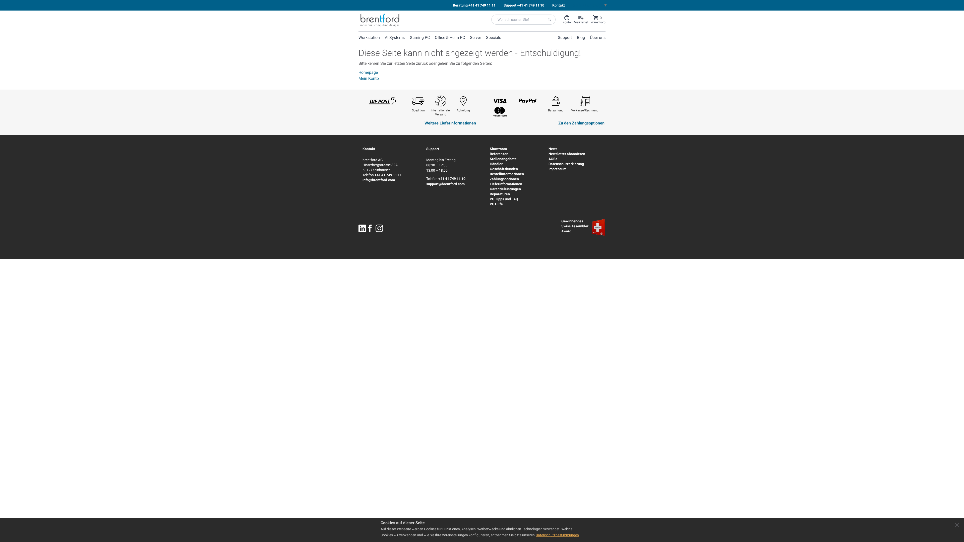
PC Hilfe (496, 204)
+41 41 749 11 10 (451, 179)
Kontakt (369, 149)
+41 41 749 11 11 (388, 175)
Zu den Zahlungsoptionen (581, 123)
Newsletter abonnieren (567, 154)
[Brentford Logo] (379, 20)
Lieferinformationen (506, 184)
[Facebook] (370, 228)
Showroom (498, 149)
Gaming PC (420, 37)
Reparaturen (500, 194)
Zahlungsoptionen (504, 179)
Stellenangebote (503, 159)
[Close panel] (957, 525)
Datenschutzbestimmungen (557, 535)
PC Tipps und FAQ (504, 199)
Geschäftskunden (504, 169)
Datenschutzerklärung (566, 164)
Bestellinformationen (507, 174)
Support (432, 149)
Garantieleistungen (505, 189)
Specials (493, 37)
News (553, 149)
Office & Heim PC (450, 37)
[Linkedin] (362, 228)
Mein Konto (368, 78)
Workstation (369, 37)
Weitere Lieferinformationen (450, 123)
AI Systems (395, 37)
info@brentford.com (379, 180)
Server (475, 37)
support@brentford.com (445, 184)
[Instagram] (379, 228)
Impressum (557, 169)
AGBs (553, 159)
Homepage (368, 72)
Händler (496, 164)
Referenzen (499, 154)
